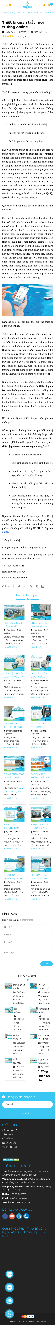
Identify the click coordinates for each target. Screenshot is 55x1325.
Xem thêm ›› (10, 647)
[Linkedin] (25, 586)
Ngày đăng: (10, 32)
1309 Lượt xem (41, 32)
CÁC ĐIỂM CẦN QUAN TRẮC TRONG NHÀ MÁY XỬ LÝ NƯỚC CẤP (40, 675)
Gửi (46, 963)
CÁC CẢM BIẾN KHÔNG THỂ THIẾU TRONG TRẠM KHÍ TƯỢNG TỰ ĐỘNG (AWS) (41, 776)
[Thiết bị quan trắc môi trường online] (27, 5)
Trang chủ (7, 12)
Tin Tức (20, 12)
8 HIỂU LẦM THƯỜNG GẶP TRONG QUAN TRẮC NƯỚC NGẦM (14, 826)
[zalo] (26, 1216)
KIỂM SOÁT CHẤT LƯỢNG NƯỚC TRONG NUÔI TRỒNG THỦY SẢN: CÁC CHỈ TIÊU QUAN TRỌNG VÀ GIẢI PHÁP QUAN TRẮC (14, 625)
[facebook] (5, 1216)
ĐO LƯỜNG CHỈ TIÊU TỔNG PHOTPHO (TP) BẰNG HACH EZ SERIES (39, 725)
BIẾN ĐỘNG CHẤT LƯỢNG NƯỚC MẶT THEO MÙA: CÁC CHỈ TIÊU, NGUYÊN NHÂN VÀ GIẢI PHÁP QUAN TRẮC (14, 675)
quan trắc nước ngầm (18, 1077)
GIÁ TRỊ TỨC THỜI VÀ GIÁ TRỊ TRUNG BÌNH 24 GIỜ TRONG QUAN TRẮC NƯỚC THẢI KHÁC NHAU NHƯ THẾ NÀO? (13, 877)
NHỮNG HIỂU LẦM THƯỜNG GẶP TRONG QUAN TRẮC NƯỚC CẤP (40, 826)
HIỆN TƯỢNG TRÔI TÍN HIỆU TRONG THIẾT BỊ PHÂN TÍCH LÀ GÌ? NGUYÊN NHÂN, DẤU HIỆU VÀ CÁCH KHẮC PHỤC (14, 725)
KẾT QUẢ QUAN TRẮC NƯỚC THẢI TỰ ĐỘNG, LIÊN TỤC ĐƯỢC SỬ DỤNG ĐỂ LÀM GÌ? (40, 877)
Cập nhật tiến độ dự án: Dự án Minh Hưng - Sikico (44, 1061)
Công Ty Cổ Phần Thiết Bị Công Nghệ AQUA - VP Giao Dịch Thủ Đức (24, 1232)
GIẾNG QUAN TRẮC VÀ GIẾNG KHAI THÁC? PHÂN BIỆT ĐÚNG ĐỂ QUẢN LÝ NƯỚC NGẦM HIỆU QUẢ (14, 776)
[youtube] (12, 1216)
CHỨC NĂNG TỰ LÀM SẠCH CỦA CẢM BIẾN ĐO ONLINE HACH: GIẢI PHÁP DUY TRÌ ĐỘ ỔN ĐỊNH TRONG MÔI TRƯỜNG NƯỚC (41, 625)
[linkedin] (19, 1216)
